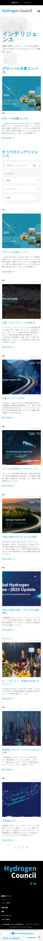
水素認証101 (9, 820)
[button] (39, 11)
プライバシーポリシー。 (34, 924)
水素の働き (4, 907)
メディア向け (5, 919)
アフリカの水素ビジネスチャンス (19, 468)
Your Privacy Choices (23, 933)
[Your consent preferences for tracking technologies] (39, 937)
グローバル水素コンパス (15, 118)
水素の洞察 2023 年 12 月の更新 (19, 536)
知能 (2, 911)
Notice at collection (11, 938)
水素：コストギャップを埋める (18, 322)
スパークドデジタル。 (26, 927)
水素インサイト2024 (13, 398)
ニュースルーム (6, 915)
